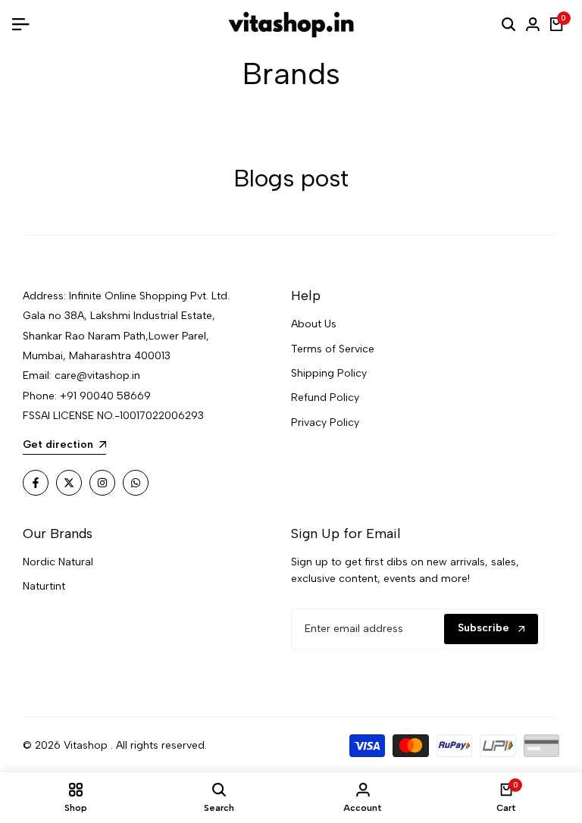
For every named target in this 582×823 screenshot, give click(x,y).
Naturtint (44, 586)
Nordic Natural (58, 561)
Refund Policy (325, 397)
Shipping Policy (329, 373)
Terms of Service (332, 349)
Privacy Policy (325, 422)
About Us (313, 324)
